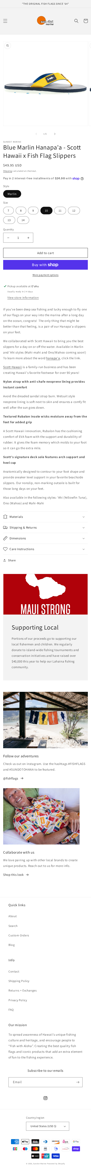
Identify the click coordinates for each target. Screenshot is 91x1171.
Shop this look (13, 875)
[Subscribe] (77, 1082)
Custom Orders (18, 935)
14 (23, 220)
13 (9, 220)
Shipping (7, 171)
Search (13, 926)
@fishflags (10, 778)
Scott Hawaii (12, 367)
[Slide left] (36, 134)
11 (60, 210)
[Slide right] (54, 134)
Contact (13, 971)
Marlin (12, 194)
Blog (11, 945)
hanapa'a (53, 358)
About (12, 916)
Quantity (8, 229)
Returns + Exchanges (22, 990)
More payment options (46, 274)
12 (74, 210)
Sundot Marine (39, 1163)
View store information (23, 297)
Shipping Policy (18, 981)
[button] (5, 21)
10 (46, 210)
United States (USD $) (43, 1126)
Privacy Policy (17, 1000)
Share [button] (12, 560)
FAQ (11, 1010)
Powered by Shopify (56, 1163)
